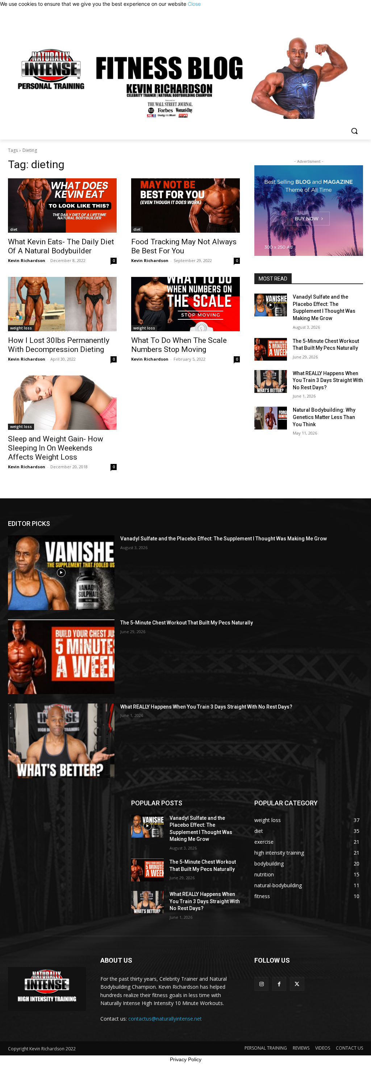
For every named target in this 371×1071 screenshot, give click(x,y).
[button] (354, 131)
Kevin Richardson (26, 260)
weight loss (21, 328)
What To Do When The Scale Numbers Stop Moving (179, 345)
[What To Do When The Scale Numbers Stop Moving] (185, 304)
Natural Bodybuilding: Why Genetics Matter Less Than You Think (324, 417)
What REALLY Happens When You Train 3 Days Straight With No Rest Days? (328, 380)
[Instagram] (261, 984)
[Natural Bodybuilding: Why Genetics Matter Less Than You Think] (270, 418)
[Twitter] (297, 984)
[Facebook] (279, 984)
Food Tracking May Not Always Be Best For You (184, 246)
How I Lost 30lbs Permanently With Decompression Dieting (58, 345)
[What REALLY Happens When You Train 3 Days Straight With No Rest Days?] (270, 381)
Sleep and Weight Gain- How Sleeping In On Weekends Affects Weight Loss (55, 448)
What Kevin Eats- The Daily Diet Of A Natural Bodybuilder (61, 246)
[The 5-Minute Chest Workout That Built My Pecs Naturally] (270, 349)
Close (194, 4)
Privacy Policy (185, 1059)
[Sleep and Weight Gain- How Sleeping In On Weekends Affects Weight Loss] (62, 402)
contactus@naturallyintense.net (165, 1018)
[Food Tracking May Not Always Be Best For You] (185, 205)
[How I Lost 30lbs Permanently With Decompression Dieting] (62, 304)
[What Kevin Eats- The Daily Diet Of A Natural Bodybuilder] (62, 205)
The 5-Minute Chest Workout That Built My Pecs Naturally (186, 623)
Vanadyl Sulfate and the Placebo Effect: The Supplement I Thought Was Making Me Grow (223, 538)
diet (13, 229)
